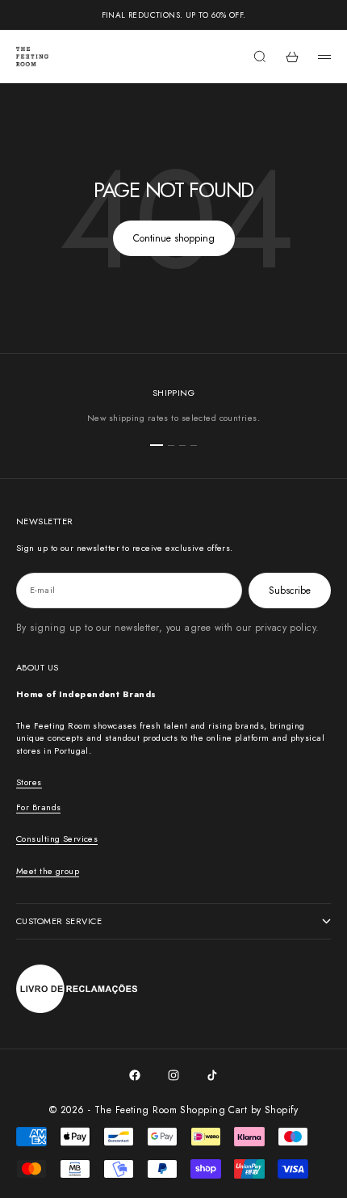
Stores (29, 782)
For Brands (38, 807)
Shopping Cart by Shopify (239, 1110)
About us (37, 667)
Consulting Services (57, 838)
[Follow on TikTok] (212, 1075)
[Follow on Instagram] (173, 1075)
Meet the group (47, 870)
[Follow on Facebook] (134, 1075)
